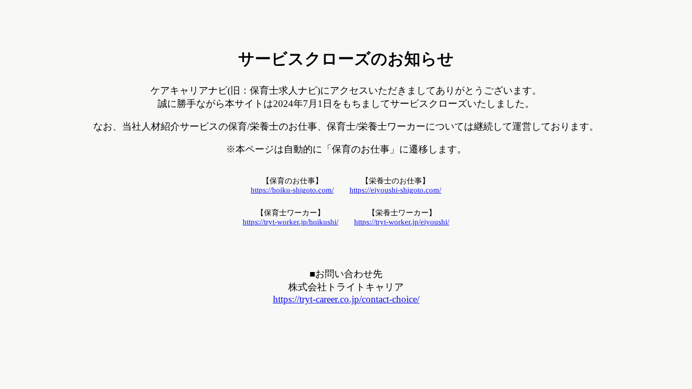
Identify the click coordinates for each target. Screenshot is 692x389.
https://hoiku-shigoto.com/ (292, 190)
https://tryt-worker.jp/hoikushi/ (290, 222)
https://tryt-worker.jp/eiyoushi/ (401, 222)
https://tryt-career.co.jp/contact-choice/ (346, 299)
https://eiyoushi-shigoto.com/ (395, 190)
